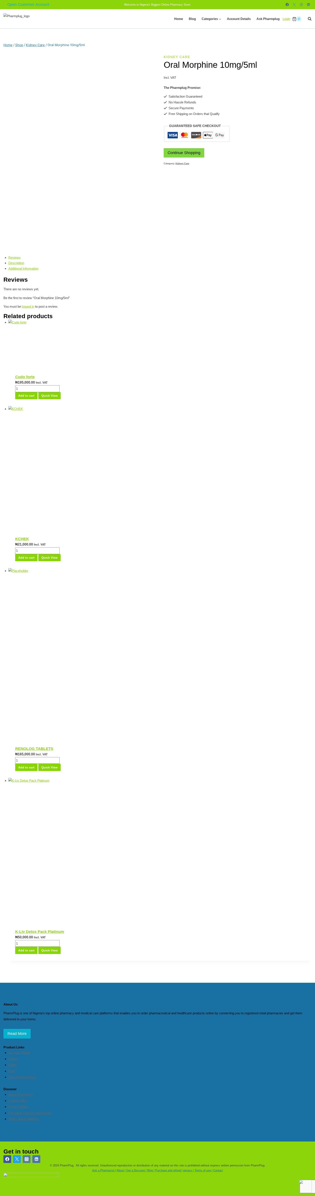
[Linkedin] (308, 5)
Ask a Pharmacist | (104, 1170)
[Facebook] (287, 5)
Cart (11, 1071)
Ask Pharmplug (268, 19)
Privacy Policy (18, 1106)
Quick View (49, 395)
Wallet (12, 1065)
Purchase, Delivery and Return (29, 1113)
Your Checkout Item (22, 1077)
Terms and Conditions (23, 1119)
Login (286, 19)
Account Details (239, 19)
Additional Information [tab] (23, 268)
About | (121, 1170)
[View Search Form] (307, 19)
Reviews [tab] (14, 257)
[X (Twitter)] (17, 1159)
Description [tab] (16, 263)
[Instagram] (301, 5)
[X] (294, 5)
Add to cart (26, 395)
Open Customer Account (28, 4)
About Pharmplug (20, 1094)
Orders (13, 1059)
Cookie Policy (18, 1100)
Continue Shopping (184, 153)
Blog (192, 19)
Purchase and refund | (168, 1170)
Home (178, 19)
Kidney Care (177, 57)
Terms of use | (203, 1170)
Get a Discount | (136, 1170)
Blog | (150, 1170)
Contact (218, 1170)
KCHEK (22, 539)
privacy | (188, 1170)
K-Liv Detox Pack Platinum (39, 932)
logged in (28, 306)
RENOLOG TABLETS (34, 749)
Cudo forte (25, 377)
